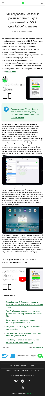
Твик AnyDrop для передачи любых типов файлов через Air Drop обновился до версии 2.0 (24, 313)
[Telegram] (23, 381)
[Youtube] (22, 387)
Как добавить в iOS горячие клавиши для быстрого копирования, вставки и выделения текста (24, 304)
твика (11, 71)
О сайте (9, 371)
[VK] (16, 381)
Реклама (17, 371)
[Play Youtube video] (22, 279)
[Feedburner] (29, 381)
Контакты (25, 371)
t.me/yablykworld (17, 117)
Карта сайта (35, 371)
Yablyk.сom (29, 393)
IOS (11, 366)
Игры (33, 366)
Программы (25, 366)
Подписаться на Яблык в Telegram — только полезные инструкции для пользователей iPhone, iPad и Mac (26, 112)
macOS (16, 366)
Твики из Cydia (38, 347)
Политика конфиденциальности (22, 375)
